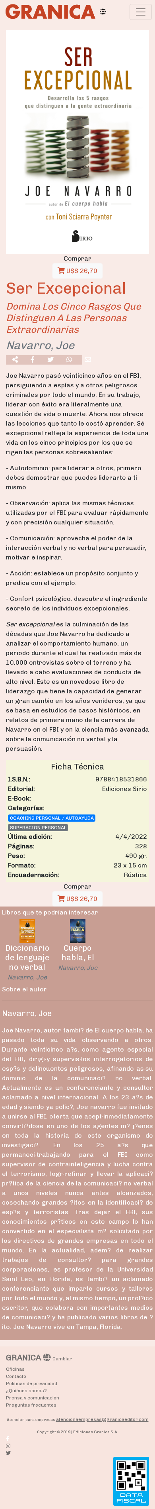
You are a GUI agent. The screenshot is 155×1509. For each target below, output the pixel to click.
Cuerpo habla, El (77, 952)
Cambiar (62, 1359)
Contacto (16, 1376)
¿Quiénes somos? (26, 1390)
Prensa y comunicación (32, 1398)
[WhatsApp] (69, 360)
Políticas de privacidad (31, 1383)
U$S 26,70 (81, 271)
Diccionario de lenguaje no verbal (27, 957)
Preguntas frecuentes (31, 1405)
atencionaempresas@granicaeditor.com (102, 1419)
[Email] (87, 360)
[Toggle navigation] (141, 12)
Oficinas (15, 1369)
